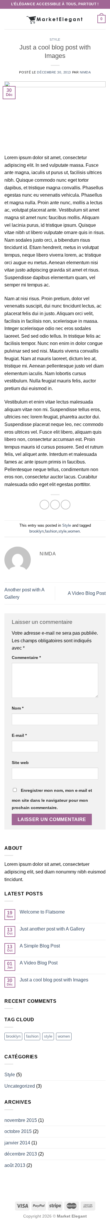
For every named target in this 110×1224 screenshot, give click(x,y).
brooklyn (36, 531)
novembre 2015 (20, 1120)
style (62, 531)
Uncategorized (19, 1086)
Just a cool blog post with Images (54, 979)
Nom (17, 708)
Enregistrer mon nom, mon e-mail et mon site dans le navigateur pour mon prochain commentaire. (52, 799)
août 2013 (14, 1165)
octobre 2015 (18, 1131)
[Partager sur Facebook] (55, 504)
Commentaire (26, 657)
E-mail (19, 735)
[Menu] (7, 19)
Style (55, 39)
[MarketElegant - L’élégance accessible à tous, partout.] (55, 19)
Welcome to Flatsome (42, 911)
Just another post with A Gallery (52, 928)
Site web (20, 762)
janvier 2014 (17, 1142)
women (74, 531)
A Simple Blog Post (40, 945)
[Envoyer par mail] (65, 504)
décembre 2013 (20, 1153)
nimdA (85, 72)
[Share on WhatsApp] (44, 504)
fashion (51, 531)
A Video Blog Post (87, 593)
